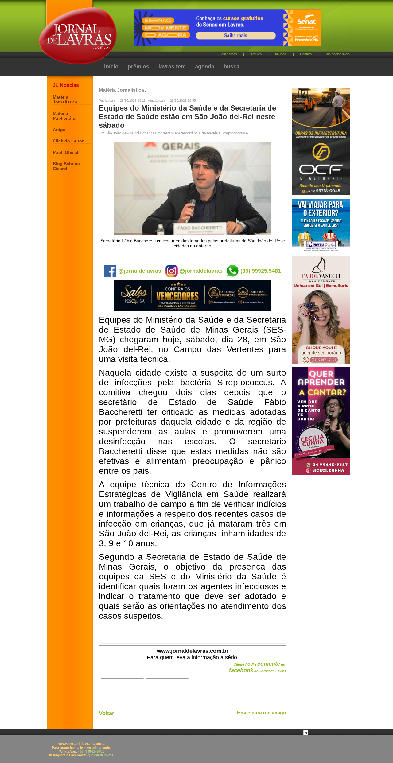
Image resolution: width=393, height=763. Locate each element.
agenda (204, 67)
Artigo (59, 129)
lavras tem (172, 67)
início (111, 67)
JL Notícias (66, 85)
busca (231, 67)
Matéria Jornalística (65, 99)
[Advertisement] (196, 749)
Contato (306, 54)
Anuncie (281, 54)
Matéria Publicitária (64, 116)
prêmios (138, 67)
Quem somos (227, 54)
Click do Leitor (68, 140)
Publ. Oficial (65, 152)
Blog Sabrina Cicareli (66, 166)
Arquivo (256, 54)
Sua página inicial (337, 54)
